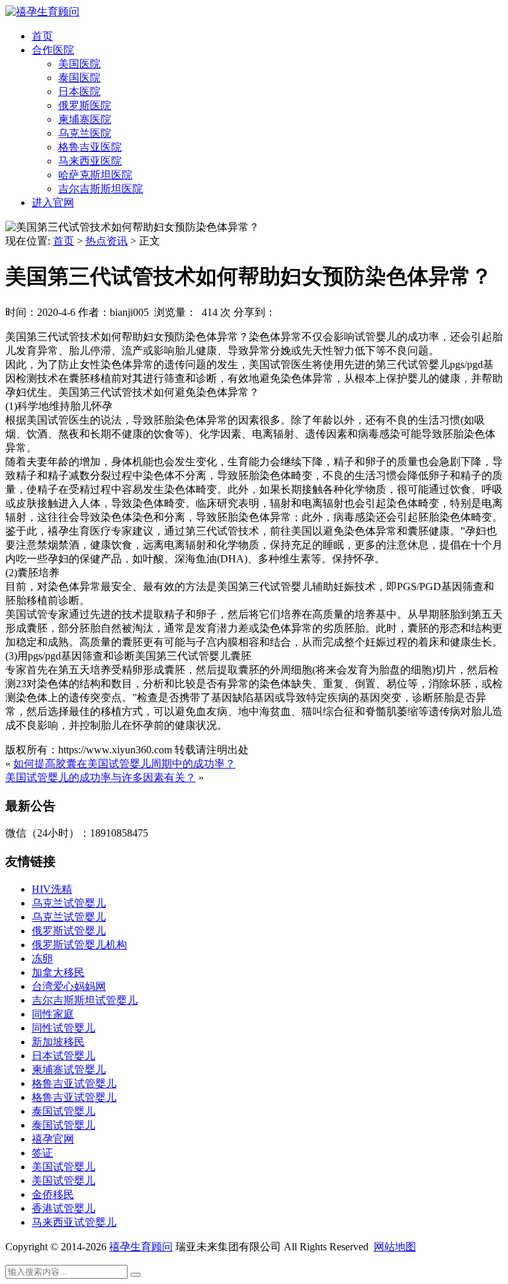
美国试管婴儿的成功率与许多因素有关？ (100, 777)
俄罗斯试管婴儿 (69, 930)
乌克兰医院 (84, 133)
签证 (42, 1152)
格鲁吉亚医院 (90, 147)
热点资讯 (106, 240)
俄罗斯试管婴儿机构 (79, 944)
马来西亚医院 (90, 161)
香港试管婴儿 (63, 1208)
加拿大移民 (58, 972)
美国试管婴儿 (63, 1166)
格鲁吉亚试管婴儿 (74, 1083)
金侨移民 (53, 1194)
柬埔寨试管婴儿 (69, 1069)
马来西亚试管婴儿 (74, 1222)
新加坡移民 (58, 1041)
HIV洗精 (52, 889)
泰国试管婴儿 (63, 1111)
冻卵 (42, 958)
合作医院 (53, 50)
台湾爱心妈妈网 (69, 986)
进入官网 (53, 202)
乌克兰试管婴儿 (69, 903)
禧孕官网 (53, 1139)
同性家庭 (53, 1014)
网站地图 (395, 1246)
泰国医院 (79, 77)
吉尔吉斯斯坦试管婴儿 (85, 1000)
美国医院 (79, 63)
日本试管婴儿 (63, 1055)
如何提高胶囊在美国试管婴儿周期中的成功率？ (124, 763)
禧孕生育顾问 (141, 1246)
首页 (42, 36)
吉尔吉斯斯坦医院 (100, 188)
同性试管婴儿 (63, 1028)
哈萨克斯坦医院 (95, 174)
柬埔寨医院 (84, 119)
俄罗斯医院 (84, 105)
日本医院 (79, 91)
